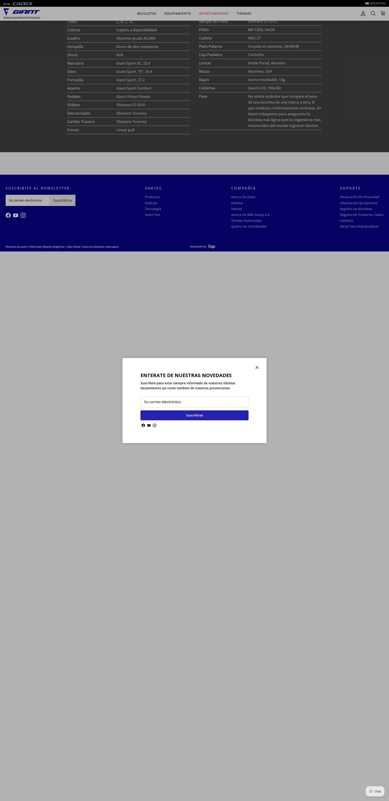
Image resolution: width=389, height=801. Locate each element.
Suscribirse (194, 415)
